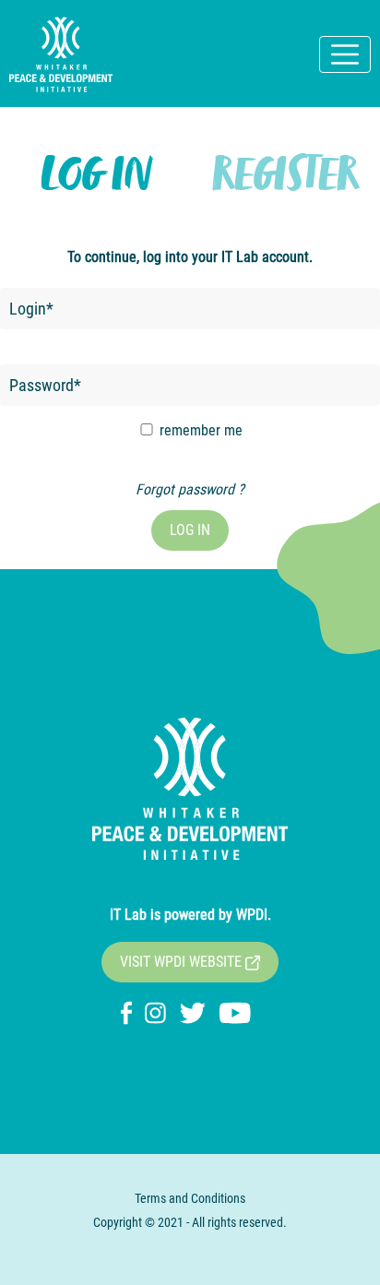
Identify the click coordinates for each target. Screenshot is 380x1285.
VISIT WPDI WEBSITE (182, 961)
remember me (199, 430)
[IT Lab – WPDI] (61, 54)
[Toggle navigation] (345, 54)
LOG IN (190, 530)
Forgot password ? (190, 489)
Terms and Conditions (190, 1198)
